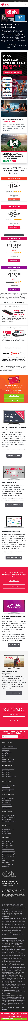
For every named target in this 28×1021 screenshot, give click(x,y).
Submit (22, 736)
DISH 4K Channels (6, 833)
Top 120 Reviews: (10, 191)
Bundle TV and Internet (8, 759)
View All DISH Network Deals (14, 504)
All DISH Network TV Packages (9, 748)
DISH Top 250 (5, 755)
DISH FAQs (5, 847)
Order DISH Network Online (9, 746)
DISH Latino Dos (6, 773)
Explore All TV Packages (14, 455)
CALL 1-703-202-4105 (12, 72)
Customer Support (22, 1)
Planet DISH (16, 1008)
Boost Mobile (5, 862)
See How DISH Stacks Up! (14, 693)
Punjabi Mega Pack (6, 791)
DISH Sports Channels (7, 843)
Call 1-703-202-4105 (14, 199)
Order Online (20, 1019)
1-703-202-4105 (7, 1019)
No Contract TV (6, 757)
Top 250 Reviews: (10, 282)
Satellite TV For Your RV (8, 761)
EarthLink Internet (6, 819)
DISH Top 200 (5, 754)
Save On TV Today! (14, 644)
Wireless (14, 1)
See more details (14, 195)
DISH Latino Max (6, 774)
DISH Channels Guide (7, 841)
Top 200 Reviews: (10, 253)
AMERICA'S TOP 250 (14, 267)
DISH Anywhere (6, 831)
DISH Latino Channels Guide (9, 776)
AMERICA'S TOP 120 (14, 178)
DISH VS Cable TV (6, 804)
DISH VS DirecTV (6, 800)
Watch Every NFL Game (8, 860)
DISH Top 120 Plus (6, 752)
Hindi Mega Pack (6, 787)
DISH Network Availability (8, 851)
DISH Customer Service (8, 849)
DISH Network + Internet (8, 815)
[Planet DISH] (5, 4)
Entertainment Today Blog (8, 855)
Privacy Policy (5, 866)
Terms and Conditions (7, 864)
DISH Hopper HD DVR (7, 829)
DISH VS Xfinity (6, 802)
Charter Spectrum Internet (8, 821)
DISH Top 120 (5, 750)
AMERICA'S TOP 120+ (14, 207)
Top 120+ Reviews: (10, 219)
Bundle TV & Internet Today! (14, 557)
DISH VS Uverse (6, 808)
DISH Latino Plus (6, 771)
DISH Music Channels (7, 845)
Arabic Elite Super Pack (8, 789)
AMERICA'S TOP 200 (14, 238)
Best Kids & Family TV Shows (9, 856)
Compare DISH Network (8, 798)
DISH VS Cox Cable (7, 806)
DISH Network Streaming (8, 853)
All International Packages (8, 785)
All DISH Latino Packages (8, 769)
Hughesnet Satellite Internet (9, 817)
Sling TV (4, 858)
